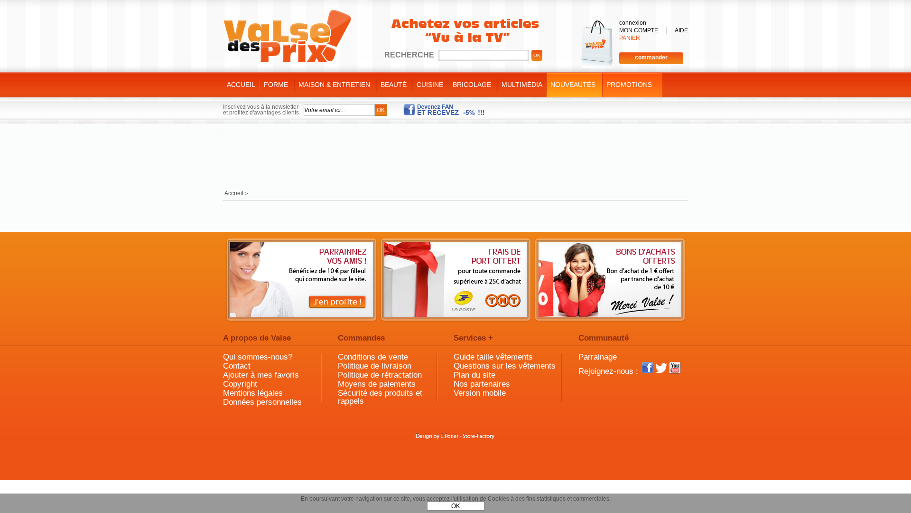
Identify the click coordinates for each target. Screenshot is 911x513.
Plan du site (474, 375)
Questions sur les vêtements (505, 365)
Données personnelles (262, 402)
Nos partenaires (482, 384)
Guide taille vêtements (493, 356)
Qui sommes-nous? (257, 356)
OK (455, 506)
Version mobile (480, 393)
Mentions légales (253, 393)
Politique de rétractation (380, 375)
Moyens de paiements (377, 384)
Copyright (240, 384)
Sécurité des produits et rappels (380, 397)
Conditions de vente (373, 356)
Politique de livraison (374, 365)
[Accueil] (287, 36)
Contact (237, 365)
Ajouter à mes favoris (261, 375)
